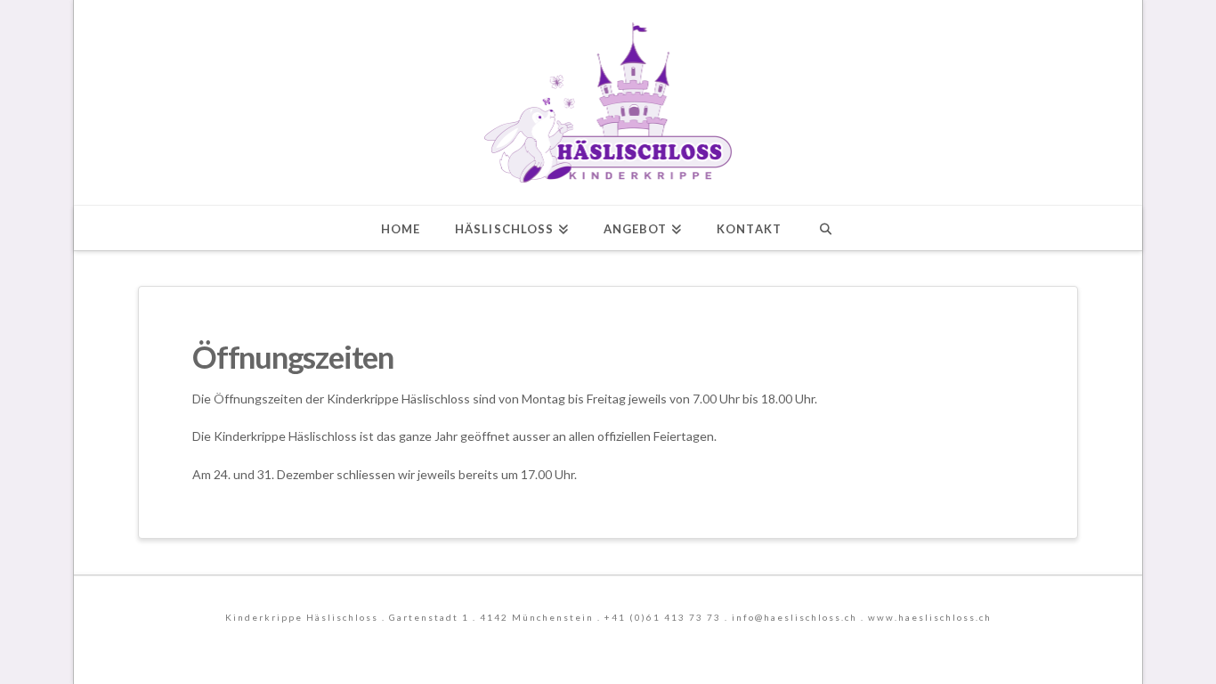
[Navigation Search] (826, 228)
